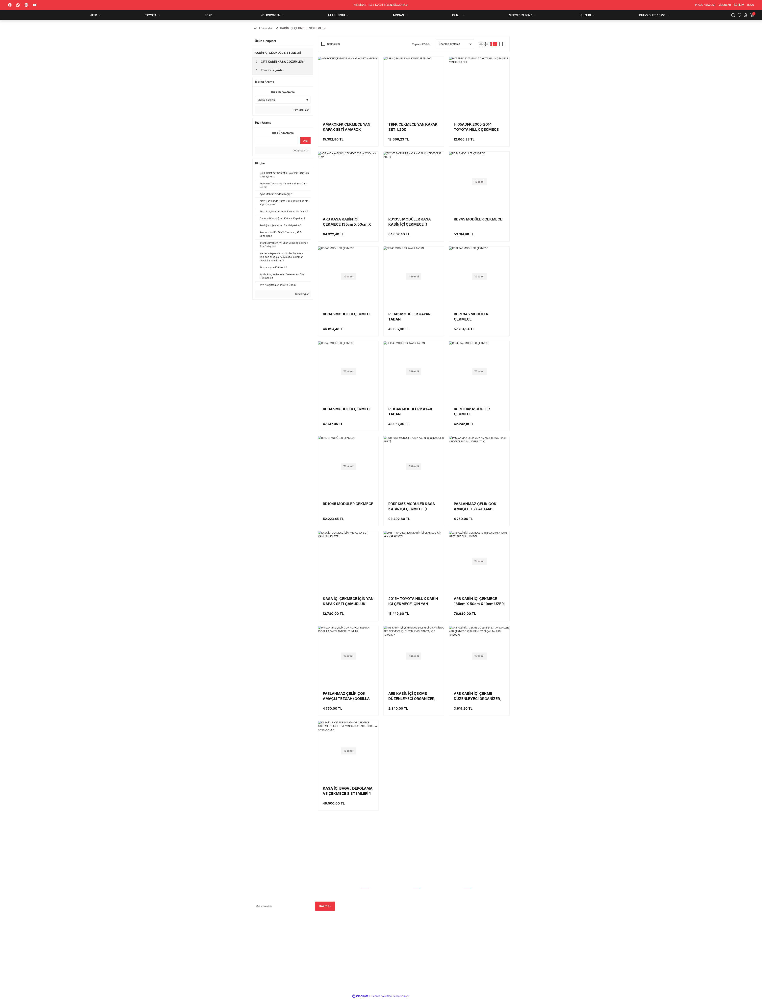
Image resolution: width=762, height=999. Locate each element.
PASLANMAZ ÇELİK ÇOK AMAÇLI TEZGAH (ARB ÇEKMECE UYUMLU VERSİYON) (475, 507)
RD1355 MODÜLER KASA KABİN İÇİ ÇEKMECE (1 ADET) (409, 222)
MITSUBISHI (470, 920)
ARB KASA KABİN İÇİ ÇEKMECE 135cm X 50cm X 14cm (347, 222)
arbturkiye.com (307, 945)
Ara (305, 140)
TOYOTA (468, 904)
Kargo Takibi (421, 893)
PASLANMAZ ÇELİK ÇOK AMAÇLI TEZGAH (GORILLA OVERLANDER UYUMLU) (346, 696)
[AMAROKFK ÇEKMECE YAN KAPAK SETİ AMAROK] (348, 87)
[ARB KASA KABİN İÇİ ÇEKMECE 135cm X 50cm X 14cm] (348, 182)
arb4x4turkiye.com (263, 945)
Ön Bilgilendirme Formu (428, 932)
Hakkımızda (369, 898)
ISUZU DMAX (471, 932)
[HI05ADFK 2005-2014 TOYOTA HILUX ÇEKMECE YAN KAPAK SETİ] (479, 87)
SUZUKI (467, 943)
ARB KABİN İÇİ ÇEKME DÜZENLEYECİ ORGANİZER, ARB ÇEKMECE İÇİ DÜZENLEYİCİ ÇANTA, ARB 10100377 (411, 696)
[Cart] (752, 15)
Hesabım (367, 893)
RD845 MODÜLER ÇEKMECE (347, 314)
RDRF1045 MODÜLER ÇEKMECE (472, 411)
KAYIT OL (325, 906)
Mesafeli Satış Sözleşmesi (430, 915)
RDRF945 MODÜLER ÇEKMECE (471, 316)
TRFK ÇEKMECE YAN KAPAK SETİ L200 (413, 127)
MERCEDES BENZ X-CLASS (479, 937)
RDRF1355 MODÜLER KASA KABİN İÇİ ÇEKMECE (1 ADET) (411, 507)
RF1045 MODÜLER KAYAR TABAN (410, 411)
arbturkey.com (284, 945)
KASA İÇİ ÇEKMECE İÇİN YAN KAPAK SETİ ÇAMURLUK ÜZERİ (348, 601)
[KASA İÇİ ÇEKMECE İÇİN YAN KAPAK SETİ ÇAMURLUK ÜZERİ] (348, 561)
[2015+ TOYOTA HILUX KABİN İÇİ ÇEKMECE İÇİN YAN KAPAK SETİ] (414, 561)
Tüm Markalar (300, 109)
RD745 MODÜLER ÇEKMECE (478, 219)
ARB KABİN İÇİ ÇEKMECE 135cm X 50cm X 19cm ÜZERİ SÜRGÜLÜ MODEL (479, 601)
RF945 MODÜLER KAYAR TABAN (409, 316)
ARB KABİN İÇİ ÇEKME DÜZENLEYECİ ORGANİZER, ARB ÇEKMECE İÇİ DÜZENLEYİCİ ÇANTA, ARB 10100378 (477, 696)
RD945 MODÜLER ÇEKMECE (347, 409)
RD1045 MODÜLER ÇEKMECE (348, 504)
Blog (365, 920)
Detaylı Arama (300, 150)
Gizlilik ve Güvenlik (426, 920)
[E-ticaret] (380, 996)
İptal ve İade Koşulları (428, 926)
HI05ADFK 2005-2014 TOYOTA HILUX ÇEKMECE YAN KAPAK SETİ (476, 127)
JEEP (466, 898)
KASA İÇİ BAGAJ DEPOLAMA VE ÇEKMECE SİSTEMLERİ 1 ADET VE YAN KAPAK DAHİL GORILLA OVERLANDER (347, 791)
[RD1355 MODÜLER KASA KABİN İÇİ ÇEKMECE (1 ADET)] (414, 182)
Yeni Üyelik (420, 898)
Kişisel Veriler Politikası (429, 937)
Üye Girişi (419, 904)
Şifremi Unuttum (424, 909)
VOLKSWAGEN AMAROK (477, 915)
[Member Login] (746, 15)
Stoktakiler (333, 43)
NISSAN (467, 926)
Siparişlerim (370, 904)
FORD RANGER (472, 909)
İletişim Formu (371, 909)
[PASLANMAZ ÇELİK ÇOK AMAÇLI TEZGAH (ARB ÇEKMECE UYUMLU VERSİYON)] (479, 466)
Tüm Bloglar (301, 294)
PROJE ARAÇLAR (473, 893)
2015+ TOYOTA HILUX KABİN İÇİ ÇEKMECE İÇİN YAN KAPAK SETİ (413, 601)
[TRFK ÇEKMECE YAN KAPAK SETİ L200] (414, 87)
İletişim (367, 915)
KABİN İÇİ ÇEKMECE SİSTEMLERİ (303, 28)
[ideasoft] (360, 996)
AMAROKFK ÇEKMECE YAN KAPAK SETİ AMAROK (346, 127)
